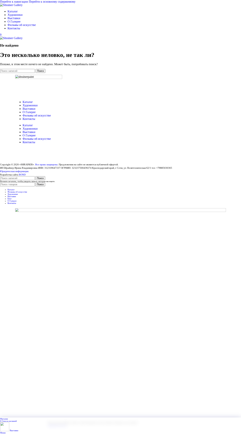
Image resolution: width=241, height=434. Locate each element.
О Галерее (29, 112)
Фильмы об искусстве (37, 115)
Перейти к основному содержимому (52, 1)
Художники (30, 105)
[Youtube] (30, 155)
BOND (22, 174)
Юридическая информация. (14, 171)
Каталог (28, 102)
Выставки (29, 108)
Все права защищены (46, 164)
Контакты (29, 118)
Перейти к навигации (14, 1)
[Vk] (19, 155)
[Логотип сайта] (11, 5)
